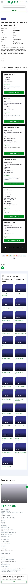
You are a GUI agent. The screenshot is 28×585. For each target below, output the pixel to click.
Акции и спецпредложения (7, 559)
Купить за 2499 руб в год (14, 240)
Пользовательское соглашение (8, 561)
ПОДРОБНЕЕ (7, 84)
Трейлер (14, 10)
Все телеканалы (5, 539)
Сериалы (3, 522)
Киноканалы (7, 98)
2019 (14, 32)
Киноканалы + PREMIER (10, 159)
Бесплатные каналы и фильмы (8, 532)
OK (14, 581)
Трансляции (4, 549)
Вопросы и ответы (5, 564)
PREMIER (3, 524)
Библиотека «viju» (5, 530)
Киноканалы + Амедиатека (11, 127)
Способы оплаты (5, 566)
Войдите (7, 247)
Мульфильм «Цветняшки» (7, 529)
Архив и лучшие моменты (7, 550)
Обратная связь (9, 515)
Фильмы (3, 520)
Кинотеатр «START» (9, 74)
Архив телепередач (5, 543)
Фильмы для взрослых (6, 534)
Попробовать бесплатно (14, 92)
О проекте (3, 515)
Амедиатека (4, 525)
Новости (3, 557)
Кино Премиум (8, 190)
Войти (22, 2)
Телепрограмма (5, 541)
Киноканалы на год (9, 222)
